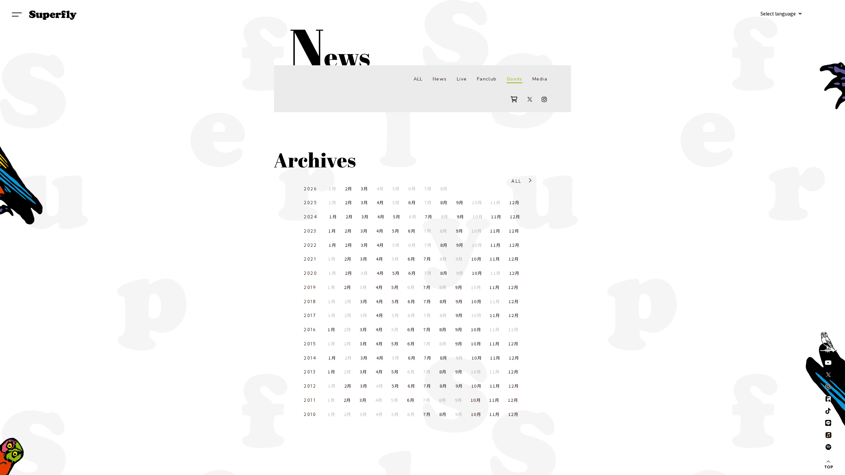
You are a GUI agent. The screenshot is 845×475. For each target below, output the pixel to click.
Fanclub (487, 79)
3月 (364, 188)
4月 (380, 202)
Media (539, 79)
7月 (428, 216)
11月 (496, 216)
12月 (514, 202)
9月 (460, 202)
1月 (333, 216)
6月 (412, 202)
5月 (397, 216)
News (440, 79)
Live (462, 79)
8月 (444, 202)
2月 (349, 188)
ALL (418, 79)
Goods (515, 79)
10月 (476, 259)
